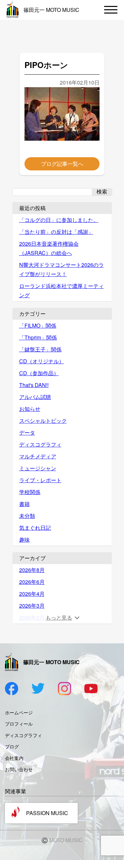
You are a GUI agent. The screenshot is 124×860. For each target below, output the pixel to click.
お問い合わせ (19, 769)
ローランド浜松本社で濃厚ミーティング (61, 290)
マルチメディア (37, 456)
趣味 (24, 539)
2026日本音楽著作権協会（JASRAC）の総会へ (49, 248)
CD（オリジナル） (41, 361)
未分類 (27, 516)
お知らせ (29, 408)
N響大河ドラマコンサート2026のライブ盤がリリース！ (61, 269)
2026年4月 (32, 593)
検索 (102, 192)
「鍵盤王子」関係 (40, 349)
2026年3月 (32, 605)
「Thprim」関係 (38, 337)
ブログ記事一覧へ (62, 163)
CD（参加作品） (39, 373)
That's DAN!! (34, 385)
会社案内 (14, 758)
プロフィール (19, 723)
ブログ (12, 746)
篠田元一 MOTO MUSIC (51, 10)
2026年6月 (32, 582)
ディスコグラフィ (40, 444)
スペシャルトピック (43, 420)
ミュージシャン (37, 468)
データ (27, 432)
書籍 (24, 504)
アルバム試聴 (35, 397)
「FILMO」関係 (37, 325)
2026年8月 (32, 570)
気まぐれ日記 (35, 527)
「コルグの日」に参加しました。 (59, 220)
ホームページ (19, 712)
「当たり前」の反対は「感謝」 (56, 231)
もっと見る (59, 617)
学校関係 (29, 492)
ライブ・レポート (40, 480)
